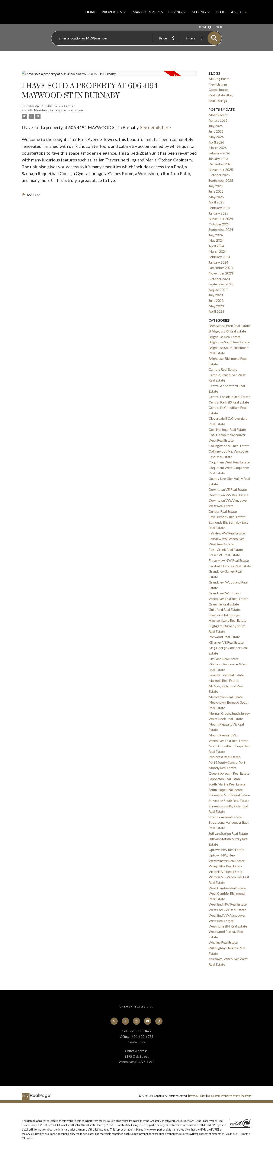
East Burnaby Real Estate (227, 517)
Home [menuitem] (90, 12)
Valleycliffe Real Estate (225, 866)
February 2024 (219, 257)
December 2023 (220, 268)
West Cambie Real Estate (227, 888)
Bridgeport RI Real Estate (227, 331)
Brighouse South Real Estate (229, 342)
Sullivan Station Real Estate (228, 833)
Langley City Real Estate (226, 675)
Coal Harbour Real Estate (227, 429)
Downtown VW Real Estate (228, 495)
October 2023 (219, 279)
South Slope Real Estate (226, 790)
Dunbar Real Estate (223, 511)
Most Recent (218, 115)
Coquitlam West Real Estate (229, 462)
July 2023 (216, 295)
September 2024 (221, 229)
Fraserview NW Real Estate (229, 560)
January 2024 (218, 262)
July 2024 (216, 235)
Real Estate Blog (221, 95)
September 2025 (221, 180)
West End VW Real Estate (227, 910)
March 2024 (218, 251)
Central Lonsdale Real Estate (229, 397)
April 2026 (216, 142)
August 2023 (218, 289)
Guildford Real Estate (224, 609)
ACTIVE (202, 27)
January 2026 (218, 159)
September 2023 (221, 284)
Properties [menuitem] (112, 12)
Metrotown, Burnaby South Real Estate (58, 110)
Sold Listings (218, 101)
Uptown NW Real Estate (226, 850)
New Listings (218, 84)
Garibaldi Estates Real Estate (230, 566)
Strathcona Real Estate (225, 817)
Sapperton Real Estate (225, 779)
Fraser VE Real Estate (224, 555)
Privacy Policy (197, 1095)
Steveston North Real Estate (229, 795)
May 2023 (216, 306)
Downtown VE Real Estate (228, 489)
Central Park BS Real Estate (229, 402)
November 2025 (221, 169)
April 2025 (216, 202)
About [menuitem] (237, 12)
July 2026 (216, 126)
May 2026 (216, 137)
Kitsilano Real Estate (224, 659)
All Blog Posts (219, 79)
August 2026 (218, 120)
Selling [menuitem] (199, 12)
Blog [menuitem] (220, 12)
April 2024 (216, 246)
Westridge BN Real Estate (228, 926)
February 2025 (219, 208)
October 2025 (219, 175)
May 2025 (216, 197)
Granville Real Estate (224, 604)
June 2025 (216, 191)
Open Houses (218, 89)
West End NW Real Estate (228, 904)
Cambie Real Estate (223, 369)
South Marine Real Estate (227, 784)
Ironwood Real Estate (224, 637)
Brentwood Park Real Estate (229, 326)
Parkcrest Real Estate (224, 757)
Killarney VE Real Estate (226, 642)
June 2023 (216, 300)
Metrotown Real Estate (226, 697)
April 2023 (216, 311)
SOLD (219, 27)
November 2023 (221, 273)
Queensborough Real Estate (229, 773)
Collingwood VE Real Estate (229, 446)
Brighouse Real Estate (225, 337)
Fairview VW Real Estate (227, 533)
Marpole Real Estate (223, 680)
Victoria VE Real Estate (226, 871)
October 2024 (219, 224)
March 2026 (218, 147)
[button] (114, 1021)
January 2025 (218, 213)
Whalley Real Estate (223, 942)
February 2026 (219, 153)
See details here (155, 127)
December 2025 (220, 164)
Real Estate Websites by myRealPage (229, 1095)
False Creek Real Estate (226, 549)
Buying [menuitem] (175, 12)
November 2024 (221, 218)
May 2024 (216, 240)
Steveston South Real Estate (229, 800)
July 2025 (216, 186)
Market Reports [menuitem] (147, 12)
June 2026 (216, 131)
